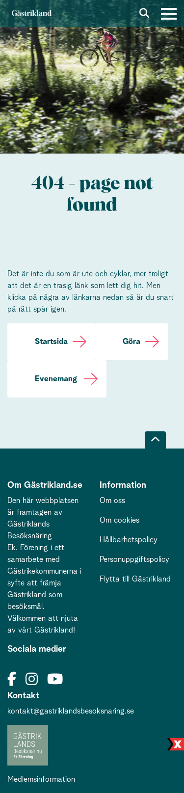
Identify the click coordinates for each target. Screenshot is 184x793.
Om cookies (119, 520)
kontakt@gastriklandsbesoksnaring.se (70, 711)
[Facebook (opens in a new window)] (11, 680)
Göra (131, 341)
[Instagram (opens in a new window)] (32, 680)
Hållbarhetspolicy (129, 540)
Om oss (112, 500)
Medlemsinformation (41, 779)
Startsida (51, 341)
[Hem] (31, 13)
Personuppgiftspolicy (134, 559)
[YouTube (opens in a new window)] (55, 680)
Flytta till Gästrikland (135, 579)
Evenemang (57, 379)
